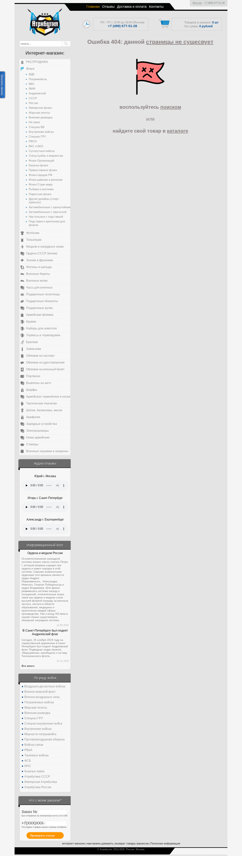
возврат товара (125, 843)
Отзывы (108, 7)
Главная (93, 7)
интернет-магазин (73, 843)
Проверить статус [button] (42, 835)
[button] (66, 44)
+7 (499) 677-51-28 (214, 3)
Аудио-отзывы (45, 463)
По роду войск (45, 678)
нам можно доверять (100, 843)
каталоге (177, 131)
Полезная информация (165, 843)
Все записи (28, 665)
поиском (170, 107)
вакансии (143, 843)
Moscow (197, 3)
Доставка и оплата (132, 7)
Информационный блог (45, 545)
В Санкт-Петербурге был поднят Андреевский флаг (45, 632)
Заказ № (30, 812)
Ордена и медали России (45, 553)
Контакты (156, 7)
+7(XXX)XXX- (34, 823)
